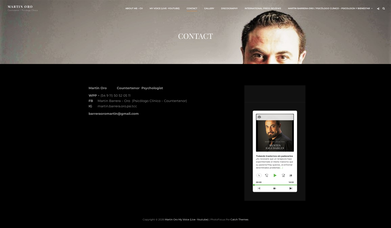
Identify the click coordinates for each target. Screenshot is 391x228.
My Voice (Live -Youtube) (165, 8)
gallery (209, 8)
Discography (229, 8)
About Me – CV (134, 8)
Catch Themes (239, 219)
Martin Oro (20, 6)
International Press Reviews (263, 8)
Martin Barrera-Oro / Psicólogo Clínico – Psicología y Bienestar (329, 8)
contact (192, 8)
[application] (275, 148)
